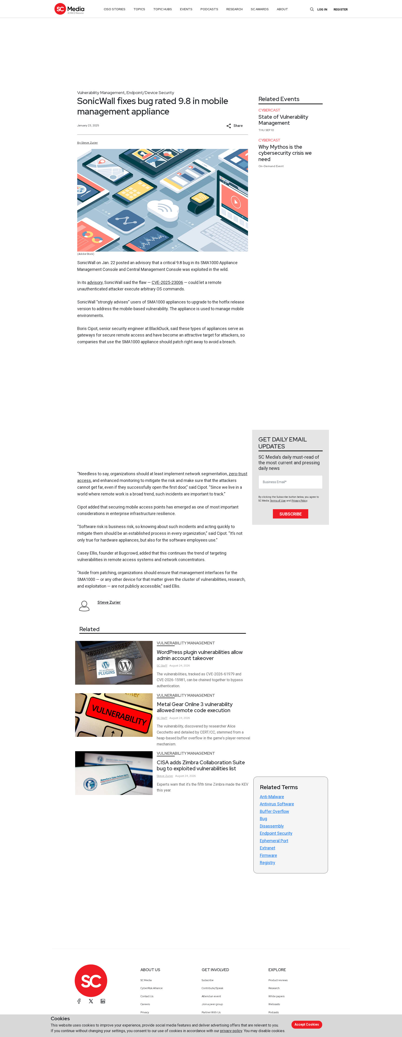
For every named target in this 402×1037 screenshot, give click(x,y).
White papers (276, 996)
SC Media (146, 980)
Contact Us (147, 996)
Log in (322, 9)
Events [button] (186, 9)
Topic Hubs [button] (162, 9)
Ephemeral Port (274, 840)
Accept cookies (307, 1024)
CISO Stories (114, 9)
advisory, (95, 282)
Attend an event (211, 996)
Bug (263, 818)
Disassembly (272, 826)
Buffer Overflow (274, 811)
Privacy (145, 1012)
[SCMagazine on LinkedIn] (103, 1001)
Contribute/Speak (212, 988)
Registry (267, 862)
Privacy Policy (299, 500)
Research (274, 988)
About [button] (282, 9)
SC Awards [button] (260, 9)
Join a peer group (212, 1004)
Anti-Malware (272, 796)
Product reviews (278, 980)
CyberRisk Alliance (152, 988)
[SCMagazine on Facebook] (79, 1001)
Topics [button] (139, 9)
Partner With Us (211, 1012)
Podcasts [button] (209, 9)
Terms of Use (278, 500)
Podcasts (273, 1012)
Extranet (267, 847)
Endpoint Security (276, 833)
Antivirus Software (277, 803)
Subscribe (290, 514)
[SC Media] (69, 9)
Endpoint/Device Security (150, 92)
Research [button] (234, 9)
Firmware (268, 855)
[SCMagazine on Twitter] (91, 1001)
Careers (145, 1004)
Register (341, 9)
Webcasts (274, 1004)
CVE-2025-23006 (167, 282)
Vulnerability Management (101, 92)
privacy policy (231, 1031)
